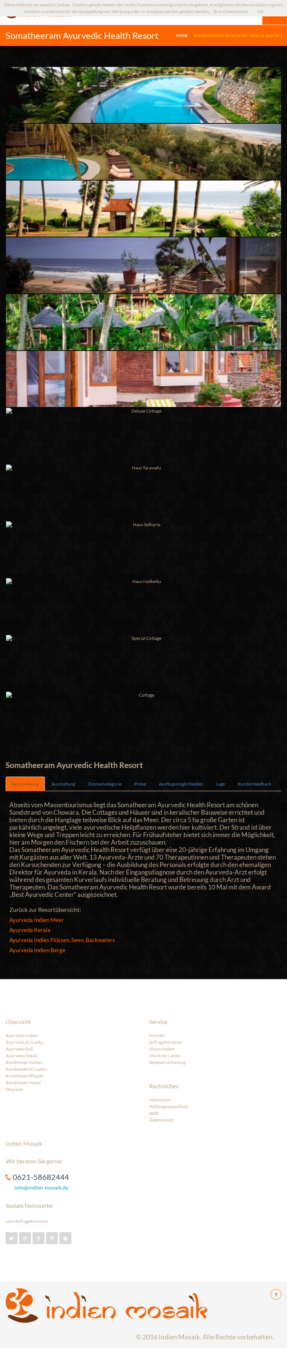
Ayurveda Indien (22, 1035)
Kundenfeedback (254, 784)
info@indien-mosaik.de (41, 1187)
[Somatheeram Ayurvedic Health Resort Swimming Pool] (143, 95)
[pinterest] (52, 1238)
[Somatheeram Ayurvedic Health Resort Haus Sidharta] (143, 549)
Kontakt (157, 1035)
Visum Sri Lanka (164, 1055)
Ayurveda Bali (19, 1049)
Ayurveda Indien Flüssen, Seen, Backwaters (62, 940)
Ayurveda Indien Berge (37, 950)
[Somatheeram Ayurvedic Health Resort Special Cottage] (143, 663)
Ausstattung (63, 784)
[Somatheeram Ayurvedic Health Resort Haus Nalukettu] (143, 606)
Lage (220, 784)
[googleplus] (25, 1238)
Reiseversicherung (167, 1062)
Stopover (15, 1089)
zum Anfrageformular (27, 1221)
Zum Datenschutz (230, 11)
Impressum (160, 1099)
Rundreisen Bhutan (25, 1076)
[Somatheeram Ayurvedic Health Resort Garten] (143, 322)
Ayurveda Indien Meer (36, 919)
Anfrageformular (165, 1042)
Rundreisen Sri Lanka (26, 1069)
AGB (153, 1113)
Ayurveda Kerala (29, 929)
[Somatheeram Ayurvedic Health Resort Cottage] (143, 720)
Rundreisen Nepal (23, 1082)
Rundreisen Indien (24, 1062)
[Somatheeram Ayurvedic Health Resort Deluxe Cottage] (143, 379)
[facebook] (38, 1238)
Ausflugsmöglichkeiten (181, 784)
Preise (140, 784)
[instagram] (65, 1238)
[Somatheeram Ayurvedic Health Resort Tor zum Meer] (143, 209)
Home (182, 35)
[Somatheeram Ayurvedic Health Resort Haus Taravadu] (143, 493)
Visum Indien (162, 1049)
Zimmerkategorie (104, 784)
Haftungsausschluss (168, 1106)
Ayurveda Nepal (21, 1055)
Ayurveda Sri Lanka (24, 1042)
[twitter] (12, 1238)
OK (260, 11)
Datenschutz (161, 1120)
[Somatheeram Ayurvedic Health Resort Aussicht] (143, 265)
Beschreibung (25, 784)
